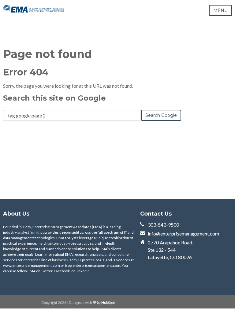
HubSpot (108, 302)
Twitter (46, 271)
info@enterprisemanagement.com (183, 233)
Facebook (62, 271)
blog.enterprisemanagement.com (92, 265)
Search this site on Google (54, 98)
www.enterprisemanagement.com (31, 265)
